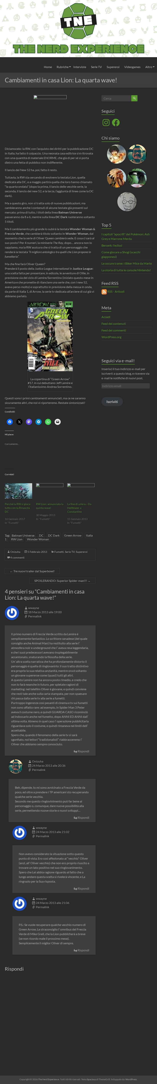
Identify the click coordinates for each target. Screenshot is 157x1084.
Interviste (79, 67)
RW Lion (16, 539)
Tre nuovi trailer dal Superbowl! (32, 571)
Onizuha (15, 551)
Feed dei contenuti (113, 323)
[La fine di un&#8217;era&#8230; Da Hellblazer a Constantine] (81, 491)
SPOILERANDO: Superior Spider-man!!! (62, 580)
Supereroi (113, 67)
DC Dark (54, 535)
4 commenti (17, 557)
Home (48, 67)
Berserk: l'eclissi (111, 245)
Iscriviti (112, 401)
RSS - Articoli (115, 291)
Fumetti (59, 551)
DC (41, 535)
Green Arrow (72, 535)
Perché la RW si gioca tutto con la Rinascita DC (17, 507)
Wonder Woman (38, 539)
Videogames (132, 67)
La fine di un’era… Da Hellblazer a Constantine (79, 507)
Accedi (105, 317)
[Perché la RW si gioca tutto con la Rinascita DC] (18, 491)
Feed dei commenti (113, 330)
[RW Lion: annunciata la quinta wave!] (49, 491)
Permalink (35, 616)
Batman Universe (23, 535)
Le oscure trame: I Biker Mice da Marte (126, 263)
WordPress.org (111, 337)
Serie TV (96, 67)
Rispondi (83, 751)
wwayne (33, 608)
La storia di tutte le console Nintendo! (126, 270)
